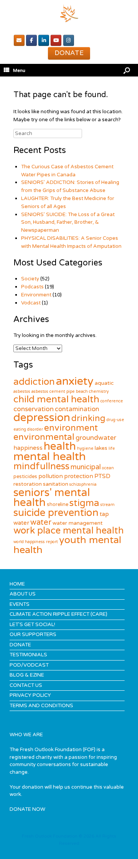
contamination (77, 409)
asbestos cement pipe (53, 391)
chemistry (99, 391)
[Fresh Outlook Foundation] (69, 13)
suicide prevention (56, 513)
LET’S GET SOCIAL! (32, 624)
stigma (84, 503)
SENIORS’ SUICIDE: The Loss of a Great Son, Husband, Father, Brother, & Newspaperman (68, 222)
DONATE (20, 645)
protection (78, 476)
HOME (17, 584)
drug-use (115, 419)
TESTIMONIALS (28, 655)
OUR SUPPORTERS (33, 634)
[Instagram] (68, 40)
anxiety (75, 381)
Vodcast (31, 303)
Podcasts (32, 287)
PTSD (102, 476)
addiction (34, 381)
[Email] (19, 40)
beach (82, 391)
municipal (86, 467)
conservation (33, 409)
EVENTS (20, 604)
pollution (50, 476)
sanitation (55, 484)
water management (78, 523)
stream (107, 504)
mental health (49, 456)
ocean (108, 467)
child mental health (56, 399)
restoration (27, 484)
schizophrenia (83, 484)
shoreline (57, 504)
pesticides (25, 476)
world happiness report (35, 541)
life (111, 448)
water (40, 522)
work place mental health (68, 530)
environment (71, 428)
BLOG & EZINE (27, 675)
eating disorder (28, 429)
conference (111, 401)
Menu (19, 70)
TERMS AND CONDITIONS (41, 706)
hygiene (85, 448)
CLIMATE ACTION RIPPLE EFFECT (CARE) (58, 614)
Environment (36, 295)
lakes (101, 448)
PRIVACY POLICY (30, 695)
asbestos (21, 391)
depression (41, 417)
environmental (43, 437)
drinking (88, 418)
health (60, 446)
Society (30, 279)
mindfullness (41, 466)
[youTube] (56, 40)
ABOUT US (23, 594)
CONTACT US (26, 685)
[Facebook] (31, 40)
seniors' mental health (51, 497)
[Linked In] (43, 40)
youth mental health (67, 545)
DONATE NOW (27, 809)
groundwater (96, 438)
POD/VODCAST (29, 665)
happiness (28, 447)
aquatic (104, 383)
